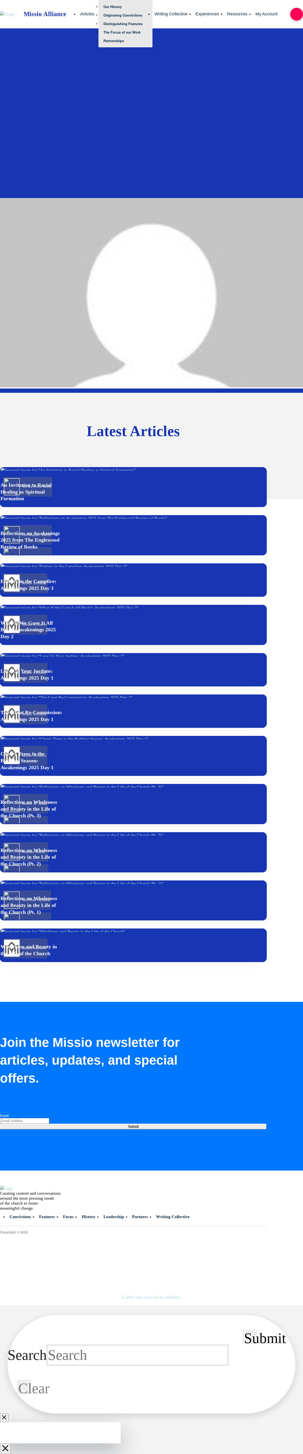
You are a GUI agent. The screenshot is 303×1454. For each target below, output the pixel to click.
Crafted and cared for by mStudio (151, 1297)
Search (27, 1355)
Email (4, 1116)
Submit (133, 1126)
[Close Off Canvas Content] (5, 1448)
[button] (296, 14)
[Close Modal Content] (4, 1418)
